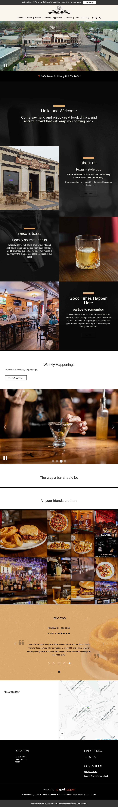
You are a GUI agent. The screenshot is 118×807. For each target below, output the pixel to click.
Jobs (77, 18)
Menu (29, 18)
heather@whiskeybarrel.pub (96, 776)
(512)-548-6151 (90, 772)
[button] (53, 461)
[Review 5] (69, 663)
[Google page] (100, 18)
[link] (88, 708)
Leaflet (98, 739)
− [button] (62, 737)
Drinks (20, 18)
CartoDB (115, 739)
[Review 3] (59, 663)
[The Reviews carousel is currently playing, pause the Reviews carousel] (59, 671)
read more (86, 194)
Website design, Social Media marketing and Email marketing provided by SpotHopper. (59, 794)
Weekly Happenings (53, 18)
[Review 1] (49, 663)
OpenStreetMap (106, 739)
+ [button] (62, 733)
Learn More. (82, 803)
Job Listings (89, 2)
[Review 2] (54, 663)
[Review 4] (64, 663)
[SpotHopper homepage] (65, 789)
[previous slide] (4, 426)
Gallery (86, 18)
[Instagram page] (96, 18)
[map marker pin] (39, 76)
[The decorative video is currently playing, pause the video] (5, 66)
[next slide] (113, 426)
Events (38, 18)
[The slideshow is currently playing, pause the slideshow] (5, 457)
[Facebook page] (93, 18)
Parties (69, 18)
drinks (29, 265)
